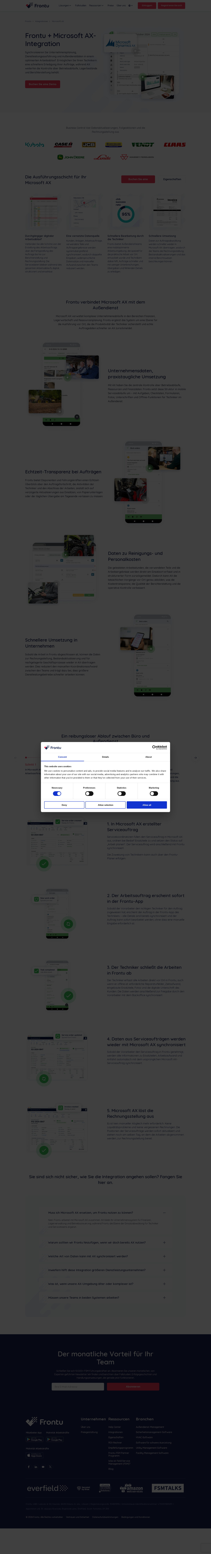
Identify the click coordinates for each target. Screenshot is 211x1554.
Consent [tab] (62, 757)
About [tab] (148, 757)
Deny (64, 805)
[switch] (89, 793)
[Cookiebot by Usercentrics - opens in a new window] (154, 747)
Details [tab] (105, 757)
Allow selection (105, 805)
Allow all (147, 805)
